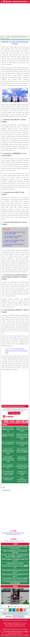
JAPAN (14, 613)
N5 (10, 610)
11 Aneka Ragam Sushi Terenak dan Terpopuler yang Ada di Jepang (8, 473)
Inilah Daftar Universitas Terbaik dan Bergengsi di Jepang (15, 42)
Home (2, 36)
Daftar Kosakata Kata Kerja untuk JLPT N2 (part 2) (15, 575)
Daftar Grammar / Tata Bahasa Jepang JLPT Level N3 (15, 560)
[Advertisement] (15, 20)
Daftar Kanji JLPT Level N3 (15, 563)
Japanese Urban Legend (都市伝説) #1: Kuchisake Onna (8, 429)
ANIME (4, 613)
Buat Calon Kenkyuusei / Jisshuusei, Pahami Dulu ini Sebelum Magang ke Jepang (16, 350)
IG (13, 616)
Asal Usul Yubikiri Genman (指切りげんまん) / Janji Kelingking (22, 429)
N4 (14, 610)
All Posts (25, 613)
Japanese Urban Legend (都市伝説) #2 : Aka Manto (8, 435)
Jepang (8, 36)
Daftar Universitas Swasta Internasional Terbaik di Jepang (22, 444)
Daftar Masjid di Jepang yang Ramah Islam (8, 479)
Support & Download (18, 411)
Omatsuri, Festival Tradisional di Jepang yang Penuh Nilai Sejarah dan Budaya (8, 451)
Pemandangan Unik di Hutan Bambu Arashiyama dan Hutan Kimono (22, 466)
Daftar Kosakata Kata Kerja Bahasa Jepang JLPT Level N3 (15, 547)
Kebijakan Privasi (14, 635)
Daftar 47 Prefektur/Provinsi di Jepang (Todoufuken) (22, 480)
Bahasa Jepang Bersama (16, 1)
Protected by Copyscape (17, 633)
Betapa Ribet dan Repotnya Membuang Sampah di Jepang (22, 458)
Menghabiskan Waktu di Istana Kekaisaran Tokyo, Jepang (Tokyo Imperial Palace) (22, 437)
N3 (17, 610)
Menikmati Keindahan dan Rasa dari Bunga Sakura (8, 443)
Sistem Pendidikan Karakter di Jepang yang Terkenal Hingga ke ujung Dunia (8, 459)
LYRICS (9, 613)
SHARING (19, 613)
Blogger (8, 635)
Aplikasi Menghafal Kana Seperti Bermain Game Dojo (15, 551)
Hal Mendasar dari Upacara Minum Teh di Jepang (22, 473)
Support (20, 635)
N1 (25, 610)
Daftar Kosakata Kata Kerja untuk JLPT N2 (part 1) (15, 571)
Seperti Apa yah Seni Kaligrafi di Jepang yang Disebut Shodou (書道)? (22, 450)
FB (20, 616)
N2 (21, 610)
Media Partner (26, 635)
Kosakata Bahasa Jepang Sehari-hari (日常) (15, 578)
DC (23, 616)
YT (17, 616)
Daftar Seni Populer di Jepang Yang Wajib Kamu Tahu (8, 466)
